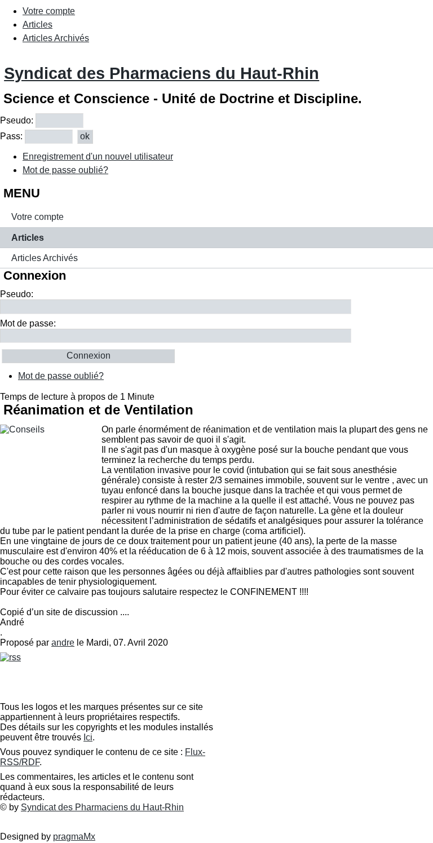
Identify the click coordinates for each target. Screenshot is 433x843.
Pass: (11, 136)
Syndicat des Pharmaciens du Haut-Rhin (161, 73)
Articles (37, 24)
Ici (87, 737)
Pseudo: (16, 120)
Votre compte (49, 11)
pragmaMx (74, 836)
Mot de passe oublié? (65, 170)
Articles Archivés (56, 38)
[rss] (10, 657)
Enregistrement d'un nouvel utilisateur (98, 156)
